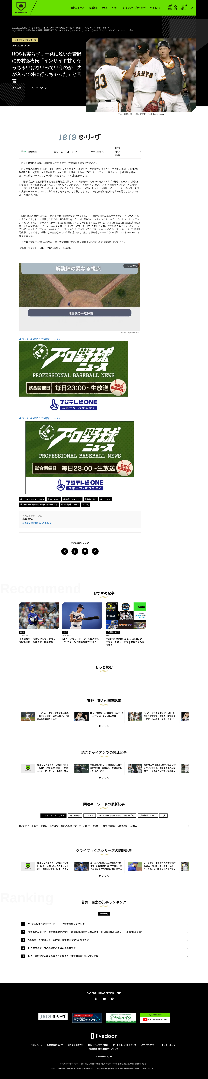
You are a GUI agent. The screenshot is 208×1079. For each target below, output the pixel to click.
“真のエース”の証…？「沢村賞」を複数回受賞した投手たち (58, 940)
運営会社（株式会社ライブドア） (104, 1049)
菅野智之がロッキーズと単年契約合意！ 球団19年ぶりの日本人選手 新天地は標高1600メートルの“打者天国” (85, 932)
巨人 (86, 504)
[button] (100, 726)
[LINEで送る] (41, 88)
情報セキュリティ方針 (98, 1045)
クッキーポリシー (169, 1045)
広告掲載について (55, 1045)
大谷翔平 (93, 7)
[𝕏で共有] (32, 88)
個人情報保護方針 (75, 1045)
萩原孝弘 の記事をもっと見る (35, 523)
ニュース (106, 499)
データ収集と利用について (124, 1045)
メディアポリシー (149, 1045)
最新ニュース (77, 7)
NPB (114, 7)
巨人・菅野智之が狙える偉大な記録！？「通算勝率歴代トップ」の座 (63, 956)
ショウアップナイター (134, 7)
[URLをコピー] (46, 88)
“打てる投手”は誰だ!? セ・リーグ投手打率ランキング (56, 924)
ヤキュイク (155, 7)
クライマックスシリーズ (33, 499)
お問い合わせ (36, 1045)
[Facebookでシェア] (37, 88)
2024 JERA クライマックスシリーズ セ (40, 504)
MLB (104, 7)
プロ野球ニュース (71, 504)
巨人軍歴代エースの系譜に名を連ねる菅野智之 (52, 948)
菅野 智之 (91, 499)
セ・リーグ (54, 499)
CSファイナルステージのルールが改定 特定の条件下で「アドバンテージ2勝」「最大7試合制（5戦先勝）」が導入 (78, 826)
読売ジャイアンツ (73, 499)
